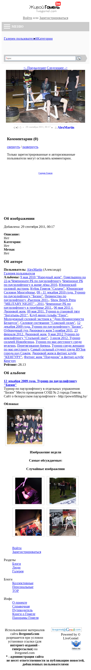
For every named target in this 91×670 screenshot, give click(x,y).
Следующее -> (57, 68)
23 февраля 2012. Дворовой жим (41, 332)
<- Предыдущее (34, 68)
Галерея (17, 571)
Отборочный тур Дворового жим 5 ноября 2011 (38, 330)
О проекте (19, 602)
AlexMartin (66, 127)
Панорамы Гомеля (25, 618)
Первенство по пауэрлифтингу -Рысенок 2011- (35, 298)
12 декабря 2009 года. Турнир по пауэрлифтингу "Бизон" (43, 324)
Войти (27, 18)
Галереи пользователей (20, 38)
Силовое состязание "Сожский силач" (47, 323)
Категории (45, 38)
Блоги (16, 563)
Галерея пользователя (19, 273)
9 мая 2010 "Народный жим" (41, 277)
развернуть (30, 147)
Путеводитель (22, 610)
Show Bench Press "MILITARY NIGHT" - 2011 (40, 302)
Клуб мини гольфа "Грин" (49, 315)
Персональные (22, 587)
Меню (17, 26)
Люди (16, 567)
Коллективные (22, 583)
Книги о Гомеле (23, 614)
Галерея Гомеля (45, 173)
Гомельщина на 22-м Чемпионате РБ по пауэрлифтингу (45, 279)
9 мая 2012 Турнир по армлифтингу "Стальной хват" (41, 336)
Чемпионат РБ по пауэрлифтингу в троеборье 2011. (37, 305)
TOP (15, 591)
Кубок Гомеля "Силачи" (47, 288)
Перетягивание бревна (33, 345)
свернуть (13, 147)
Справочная (21, 606)
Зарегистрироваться (53, 18)
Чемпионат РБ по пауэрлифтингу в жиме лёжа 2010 (43, 283)
